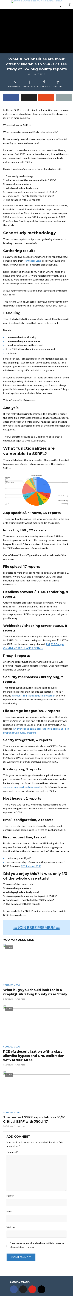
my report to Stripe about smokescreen (33, 695)
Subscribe (58, 86)
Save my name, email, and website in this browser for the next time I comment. (37, 1245)
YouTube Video (11, 985)
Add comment (14, 86)
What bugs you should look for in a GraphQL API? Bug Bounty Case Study (35, 992)
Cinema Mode (43, 86)
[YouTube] (32, 1289)
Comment (12, 1152)
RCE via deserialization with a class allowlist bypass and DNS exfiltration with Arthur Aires (33, 1056)
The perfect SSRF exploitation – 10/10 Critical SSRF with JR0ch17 (34, 1119)
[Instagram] (41, 1289)
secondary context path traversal (21, 787)
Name (10, 1195)
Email (10, 1211)
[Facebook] (14, 1289)
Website (11, 1227)
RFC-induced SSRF (31, 866)
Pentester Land (32, 260)
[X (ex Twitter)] (23, 1289)
